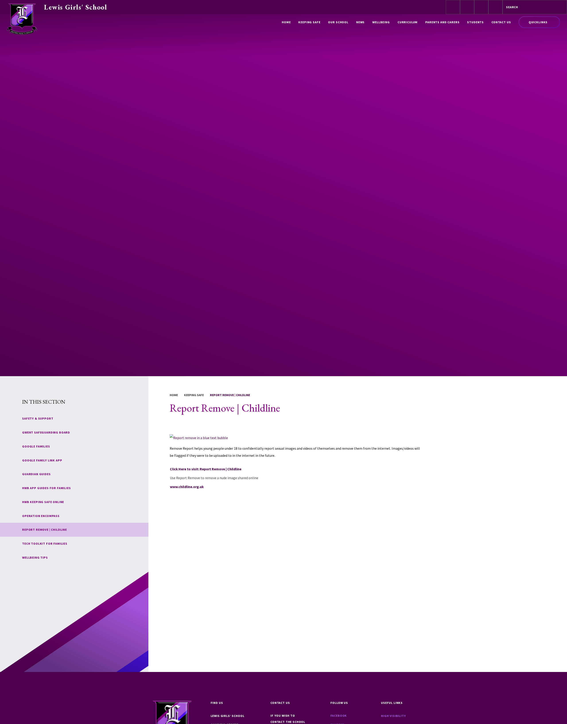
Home (174, 395)
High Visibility (393, 716)
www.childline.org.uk (187, 486)
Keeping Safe (194, 395)
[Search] (560, 7)
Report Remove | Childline (230, 395)
